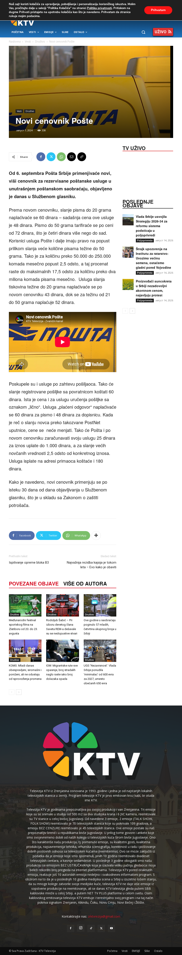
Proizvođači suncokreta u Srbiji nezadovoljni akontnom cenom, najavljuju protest (154, 288)
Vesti (28, 41)
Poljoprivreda (144, 240)
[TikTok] (91, 928)
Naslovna (15, 41)
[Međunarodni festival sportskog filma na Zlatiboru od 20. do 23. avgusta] (25, 605)
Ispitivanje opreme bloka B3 (29, 562)
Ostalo (158, 951)
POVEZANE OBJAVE (34, 583)
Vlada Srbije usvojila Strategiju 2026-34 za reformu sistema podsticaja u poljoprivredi (151, 225)
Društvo (40, 41)
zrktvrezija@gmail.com (104, 916)
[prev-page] (11, 692)
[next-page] (19, 692)
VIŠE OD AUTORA (85, 583)
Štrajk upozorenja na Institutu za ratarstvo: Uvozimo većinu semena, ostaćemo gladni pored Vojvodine (153, 258)
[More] (96, 535)
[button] (143, 32)
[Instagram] (80, 928)
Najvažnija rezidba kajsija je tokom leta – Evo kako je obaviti (91, 565)
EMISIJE (136, 951)
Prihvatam (158, 10)
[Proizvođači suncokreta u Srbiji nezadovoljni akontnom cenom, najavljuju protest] (128, 284)
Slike (147, 951)
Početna (112, 951)
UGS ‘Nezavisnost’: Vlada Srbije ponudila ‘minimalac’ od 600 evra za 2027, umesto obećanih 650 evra (100, 674)
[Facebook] (40, 156)
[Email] (71, 156)
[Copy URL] (81, 156)
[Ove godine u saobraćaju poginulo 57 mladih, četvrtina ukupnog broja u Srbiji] (100, 605)
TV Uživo (134, 148)
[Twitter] (51, 156)
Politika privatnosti (99, 8)
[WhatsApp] (61, 156)
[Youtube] (111, 928)
